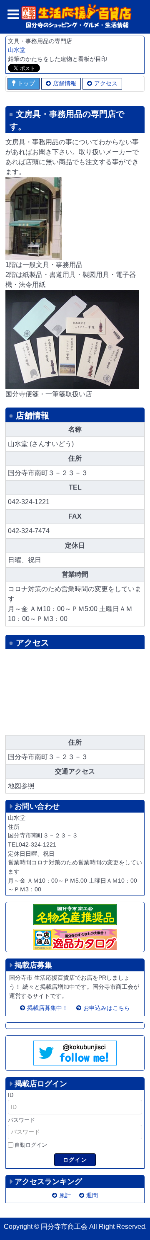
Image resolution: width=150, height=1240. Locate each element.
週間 (92, 1195)
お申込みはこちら (106, 1008)
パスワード (21, 1120)
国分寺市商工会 (64, 1226)
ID (10, 1095)
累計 (65, 1195)
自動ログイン (31, 1145)
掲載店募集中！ (47, 1008)
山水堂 (16, 49)
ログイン (75, 1160)
